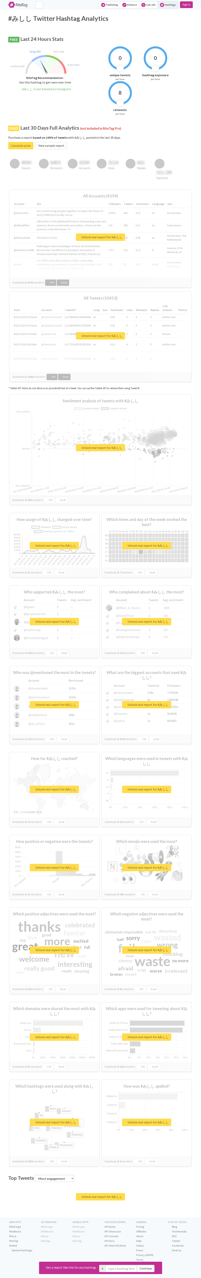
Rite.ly (12, 1236)
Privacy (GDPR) (144, 1255)
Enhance (132, 4)
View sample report (51, 146)
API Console (111, 1236)
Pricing (140, 1226)
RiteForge (15, 1226)
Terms (139, 1259)
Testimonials (179, 1231)
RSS (174, 1236)
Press (139, 1250)
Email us (176, 1250)
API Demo (110, 1226)
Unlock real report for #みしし (101, 237)
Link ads (151, 4)
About (139, 1236)
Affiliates (141, 1231)
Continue (146, 1268)
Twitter (175, 1241)
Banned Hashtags (21, 1250)
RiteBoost (15, 1231)
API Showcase (112, 1231)
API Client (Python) (115, 1245)
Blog (174, 1226)
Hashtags (170, 4)
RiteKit (13, 1245)
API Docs (109, 1241)
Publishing (111, 4)
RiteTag (13, 1241)
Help (139, 1241)
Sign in (186, 4)
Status (140, 1245)
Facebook (177, 1245)
